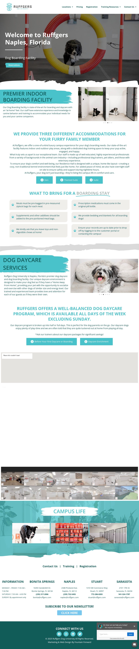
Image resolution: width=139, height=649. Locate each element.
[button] (80, 104)
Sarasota (124, 582)
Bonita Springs (42, 582)
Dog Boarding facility (17, 107)
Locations (66, 7)
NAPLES (69, 582)
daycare (64, 107)
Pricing (79, 7)
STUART (97, 582)
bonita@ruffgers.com (42, 597)
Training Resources (110, 7)
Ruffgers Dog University (15, 276)
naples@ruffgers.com (69, 597)
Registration (92, 7)
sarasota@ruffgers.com (124, 597)
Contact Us (129, 7)
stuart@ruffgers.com (97, 597)
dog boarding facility (18, 279)
